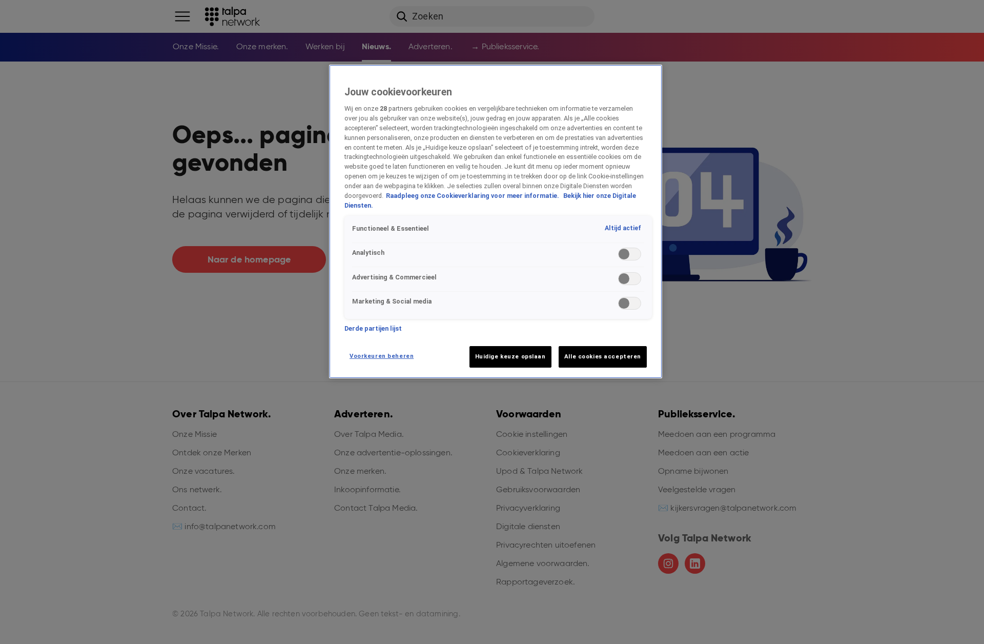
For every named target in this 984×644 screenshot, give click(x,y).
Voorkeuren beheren (382, 355)
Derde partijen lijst (373, 328)
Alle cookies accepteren (602, 356)
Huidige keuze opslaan (510, 356)
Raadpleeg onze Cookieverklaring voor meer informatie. (473, 195)
